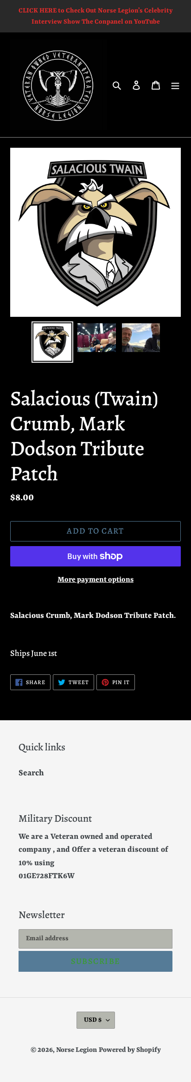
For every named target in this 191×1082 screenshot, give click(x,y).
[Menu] (175, 84)
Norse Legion (76, 1050)
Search (31, 773)
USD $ (93, 1020)
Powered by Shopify (130, 1050)
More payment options (95, 580)
